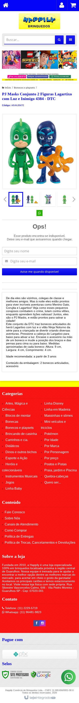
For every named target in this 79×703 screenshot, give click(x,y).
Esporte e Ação (16, 458)
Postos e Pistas (55, 464)
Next (74, 197)
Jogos (9, 482)
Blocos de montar (18, 415)
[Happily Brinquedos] (39, 21)
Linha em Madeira (57, 409)
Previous (5, 199)
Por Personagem (56, 452)
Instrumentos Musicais (21, 476)
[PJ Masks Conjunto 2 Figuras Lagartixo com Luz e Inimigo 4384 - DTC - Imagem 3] (48, 199)
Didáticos (12, 446)
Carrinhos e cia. (16, 440)
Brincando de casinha (21, 434)
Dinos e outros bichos (21, 452)
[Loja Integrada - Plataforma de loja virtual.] (39, 698)
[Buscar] (59, 39)
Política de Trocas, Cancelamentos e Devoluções (40, 542)
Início (8, 87)
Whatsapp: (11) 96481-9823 (22, 612)
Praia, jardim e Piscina (60, 470)
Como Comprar (16, 530)
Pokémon (51, 434)
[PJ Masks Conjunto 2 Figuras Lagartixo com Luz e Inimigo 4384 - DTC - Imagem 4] (64, 199)
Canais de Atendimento (21, 524)
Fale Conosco (15, 512)
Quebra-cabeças (56, 476)
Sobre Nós (12, 518)
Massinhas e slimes (58, 415)
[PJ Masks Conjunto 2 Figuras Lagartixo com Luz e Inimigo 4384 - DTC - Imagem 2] (32, 199)
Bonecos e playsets (24, 87)
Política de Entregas (19, 536)
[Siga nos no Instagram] (43, 623)
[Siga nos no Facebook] (36, 623)
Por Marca (51, 446)
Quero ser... (52, 482)
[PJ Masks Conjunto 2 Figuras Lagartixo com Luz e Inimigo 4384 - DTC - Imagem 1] (16, 199)
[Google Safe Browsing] (41, 674)
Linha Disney (53, 403)
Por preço (51, 458)
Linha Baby (13, 488)
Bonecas (11, 421)
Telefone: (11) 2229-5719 (20, 608)
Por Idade (51, 440)
